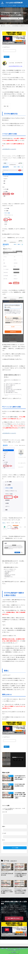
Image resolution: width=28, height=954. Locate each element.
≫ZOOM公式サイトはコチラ (9, 149)
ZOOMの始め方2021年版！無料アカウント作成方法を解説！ (20, 777)
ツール (20, 18)
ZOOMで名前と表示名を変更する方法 (20, 785)
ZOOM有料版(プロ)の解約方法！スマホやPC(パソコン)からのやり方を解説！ (20, 892)
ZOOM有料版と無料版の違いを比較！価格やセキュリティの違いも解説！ (20, 795)
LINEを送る (13, 952)
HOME (3, 25)
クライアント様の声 (12, 5)
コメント (4, 811)
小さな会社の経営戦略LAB (14, 2)
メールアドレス (6, 47)
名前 (3, 826)
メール (4, 833)
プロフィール (3, 5)
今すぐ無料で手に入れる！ (14, 918)
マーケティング (21, 5)
